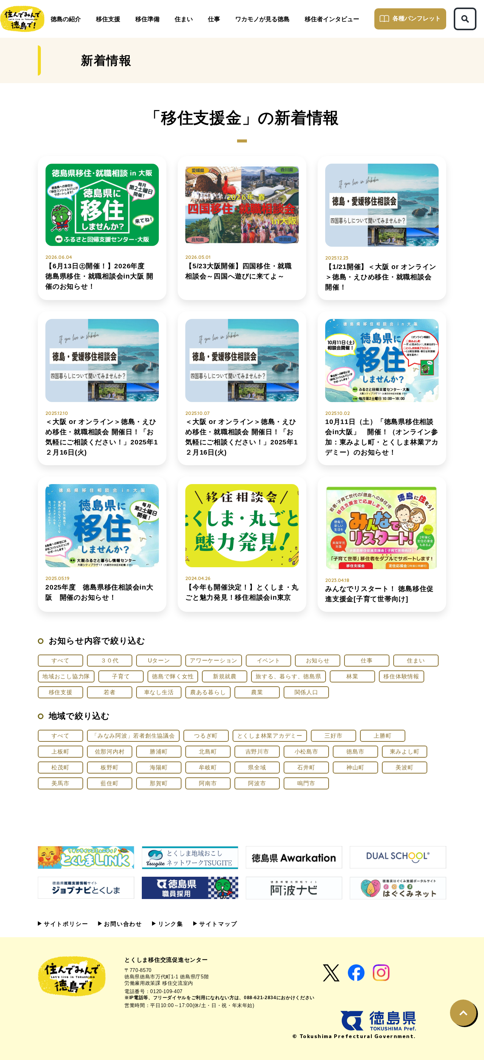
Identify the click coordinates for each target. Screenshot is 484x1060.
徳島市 (355, 751)
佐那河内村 (110, 751)
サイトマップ (217, 924)
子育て (121, 676)
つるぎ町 (206, 735)
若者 (110, 692)
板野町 (109, 767)
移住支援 (61, 692)
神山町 (355, 767)
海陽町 (159, 767)
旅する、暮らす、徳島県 (288, 676)
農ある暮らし (208, 692)
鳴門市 (306, 783)
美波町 (404, 767)
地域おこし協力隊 (66, 676)
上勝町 (382, 735)
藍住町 (109, 783)
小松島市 (306, 751)
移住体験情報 (401, 676)
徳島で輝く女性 (173, 676)
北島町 (208, 751)
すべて (60, 660)
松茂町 (60, 767)
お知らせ (318, 660)
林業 (352, 676)
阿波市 (257, 783)
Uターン (159, 660)
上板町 (60, 751)
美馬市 (60, 783)
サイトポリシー (65, 924)
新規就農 (225, 676)
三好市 (333, 735)
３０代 (109, 660)
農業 (257, 692)
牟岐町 (208, 767)
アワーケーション (213, 660)
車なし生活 (159, 692)
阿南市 (208, 783)
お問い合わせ (122, 924)
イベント (269, 660)
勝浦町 (159, 751)
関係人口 (306, 692)
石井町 (306, 767)
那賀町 (159, 783)
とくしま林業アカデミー (269, 735)
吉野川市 (257, 751)
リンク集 (169, 924)
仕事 (367, 660)
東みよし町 (405, 751)
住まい (416, 660)
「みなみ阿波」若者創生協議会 (133, 735)
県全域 (257, 767)
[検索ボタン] (465, 19)
